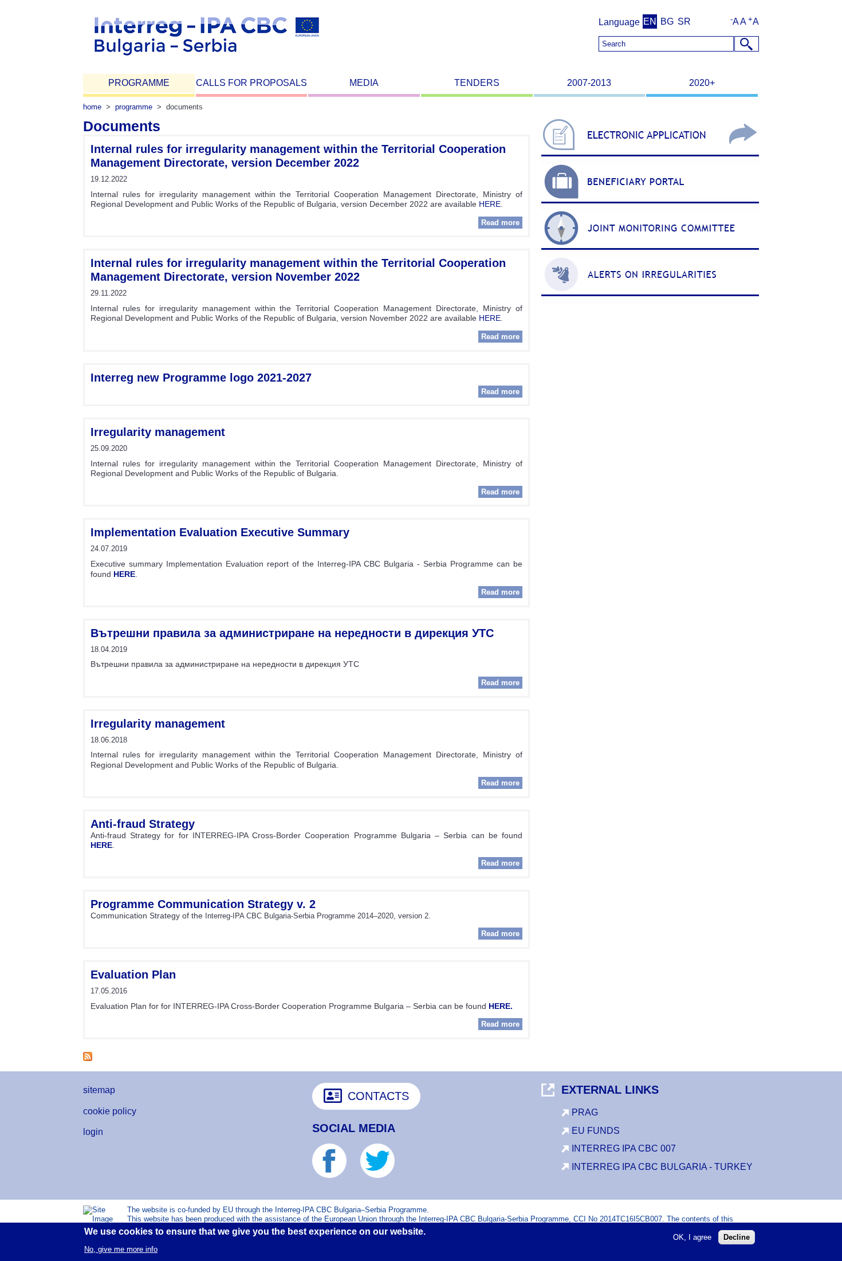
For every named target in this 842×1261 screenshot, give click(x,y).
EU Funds (596, 1131)
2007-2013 (589, 83)
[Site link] (650, 156)
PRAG (585, 1112)
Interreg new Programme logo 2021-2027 (201, 377)
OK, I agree (692, 1237)
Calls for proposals (251, 83)
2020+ (702, 83)
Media (364, 83)
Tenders (476, 83)
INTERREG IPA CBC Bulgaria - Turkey (662, 1167)
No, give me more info (121, 1248)
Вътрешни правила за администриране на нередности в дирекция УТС (292, 633)
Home (92, 107)
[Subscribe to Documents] (87, 1058)
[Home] (206, 60)
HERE (490, 204)
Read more (501, 223)
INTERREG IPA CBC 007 (624, 1148)
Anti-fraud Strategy (143, 824)
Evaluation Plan (133, 974)
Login (93, 1132)
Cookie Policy (109, 1111)
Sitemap (99, 1090)
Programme (139, 83)
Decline (736, 1237)
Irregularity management (158, 432)
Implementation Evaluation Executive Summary (220, 532)
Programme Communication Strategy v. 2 (203, 904)
